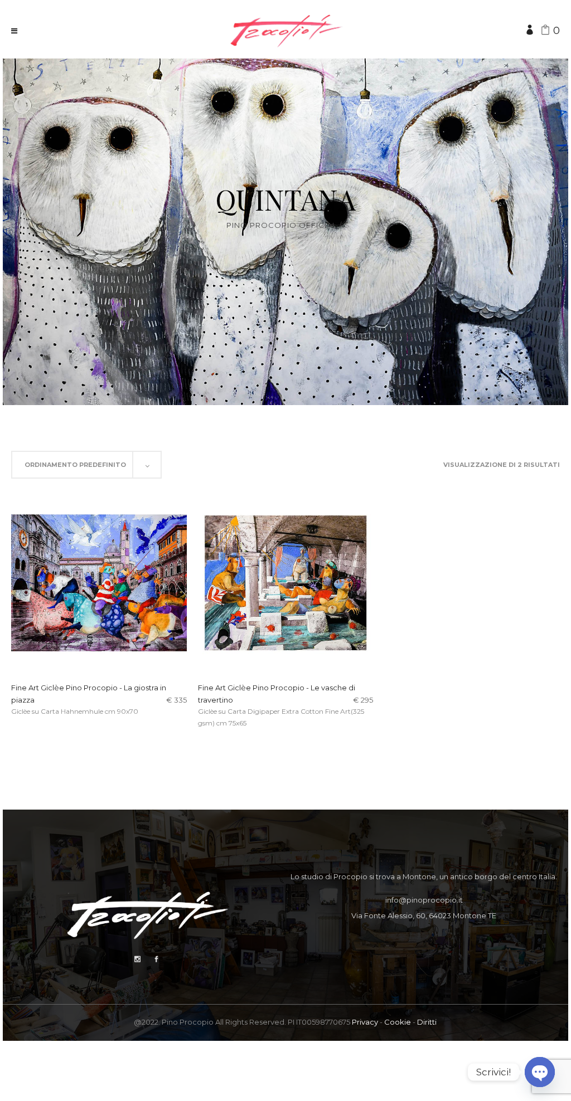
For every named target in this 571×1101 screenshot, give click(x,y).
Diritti (427, 1021)
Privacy (365, 1021)
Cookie (397, 1021)
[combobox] (86, 465)
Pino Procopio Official (281, 225)
